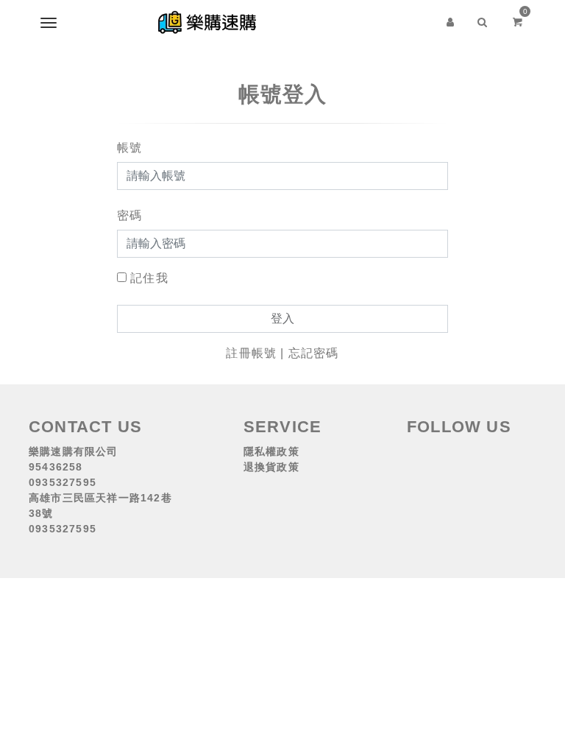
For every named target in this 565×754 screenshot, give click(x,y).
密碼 (129, 215)
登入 (282, 318)
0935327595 (62, 482)
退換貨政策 (271, 467)
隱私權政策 (271, 451)
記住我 (149, 278)
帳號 (129, 147)
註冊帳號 (251, 353)
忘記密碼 (313, 353)
